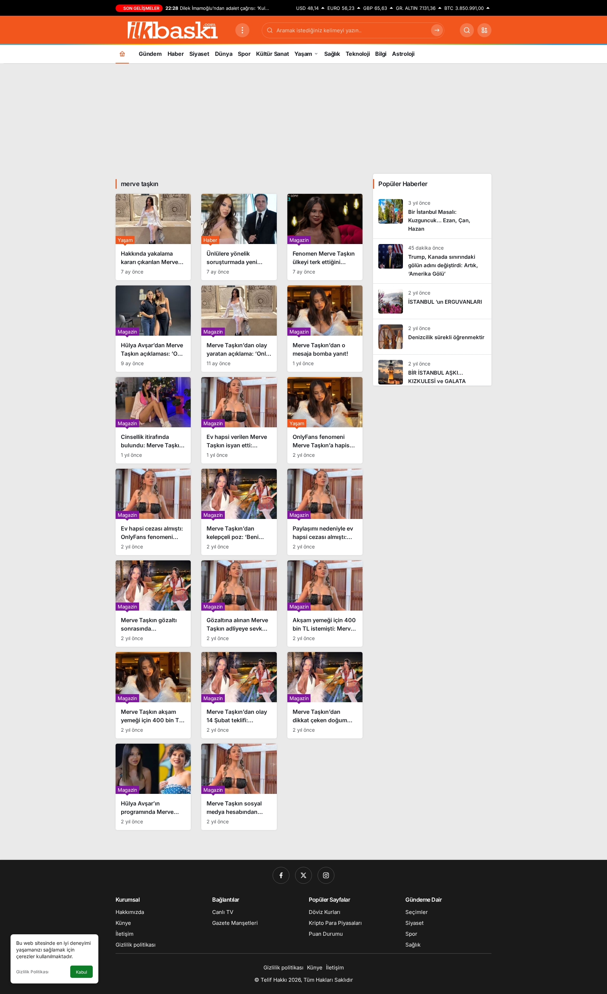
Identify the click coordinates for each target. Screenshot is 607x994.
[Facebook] (281, 875)
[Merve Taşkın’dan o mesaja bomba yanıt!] (325, 328)
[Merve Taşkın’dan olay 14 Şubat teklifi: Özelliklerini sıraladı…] (238, 695)
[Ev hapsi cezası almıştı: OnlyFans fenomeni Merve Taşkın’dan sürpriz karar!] (153, 512)
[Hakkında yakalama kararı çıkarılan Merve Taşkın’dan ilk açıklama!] (153, 237)
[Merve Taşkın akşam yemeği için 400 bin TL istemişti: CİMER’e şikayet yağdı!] (153, 695)
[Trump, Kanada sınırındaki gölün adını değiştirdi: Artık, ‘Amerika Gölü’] (432, 261)
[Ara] (467, 30)
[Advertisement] (303, 117)
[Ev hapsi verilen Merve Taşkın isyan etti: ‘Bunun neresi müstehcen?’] (238, 420)
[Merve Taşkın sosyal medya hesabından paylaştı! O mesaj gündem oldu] (238, 787)
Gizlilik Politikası (32, 971)
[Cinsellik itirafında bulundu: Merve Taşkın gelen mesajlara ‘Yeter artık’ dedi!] (153, 420)
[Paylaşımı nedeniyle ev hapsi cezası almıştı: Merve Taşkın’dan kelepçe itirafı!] (325, 512)
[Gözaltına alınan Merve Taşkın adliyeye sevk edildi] (238, 603)
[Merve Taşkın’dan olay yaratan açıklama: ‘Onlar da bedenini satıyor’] (238, 328)
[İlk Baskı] (173, 29)
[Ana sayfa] (122, 53)
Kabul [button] (81, 972)
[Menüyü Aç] (242, 30)
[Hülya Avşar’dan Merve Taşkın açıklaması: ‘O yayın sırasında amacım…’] (153, 328)
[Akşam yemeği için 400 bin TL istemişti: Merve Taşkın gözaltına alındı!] (325, 603)
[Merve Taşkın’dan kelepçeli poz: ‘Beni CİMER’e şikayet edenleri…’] (238, 512)
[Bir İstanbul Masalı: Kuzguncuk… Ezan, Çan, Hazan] (432, 216)
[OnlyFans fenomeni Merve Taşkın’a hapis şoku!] (325, 420)
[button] (484, 30)
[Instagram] (326, 875)
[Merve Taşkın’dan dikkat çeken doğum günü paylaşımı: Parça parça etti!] (325, 695)
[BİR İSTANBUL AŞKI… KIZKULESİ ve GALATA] (432, 370)
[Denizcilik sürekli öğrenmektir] (432, 336)
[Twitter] (303, 875)
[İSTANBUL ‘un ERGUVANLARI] (432, 301)
